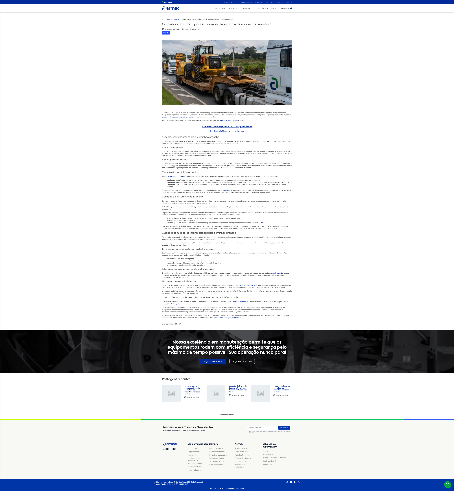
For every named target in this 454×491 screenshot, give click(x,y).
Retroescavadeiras (217, 452)
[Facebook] (287, 482)
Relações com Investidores (264, 2)
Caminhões (192, 448)
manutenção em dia (248, 285)
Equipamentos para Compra (203, 444)
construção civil (226, 190)
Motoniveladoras (194, 470)
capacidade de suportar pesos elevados (177, 117)
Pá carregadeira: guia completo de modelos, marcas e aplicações (282, 389)
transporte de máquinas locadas (174, 304)
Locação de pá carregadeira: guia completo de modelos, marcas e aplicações (192, 390)
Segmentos (247, 8)
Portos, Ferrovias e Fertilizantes (275, 458)
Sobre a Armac (241, 452)
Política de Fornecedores (283, 2)
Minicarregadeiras (195, 463)
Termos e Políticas (242, 458)
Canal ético (239, 461)
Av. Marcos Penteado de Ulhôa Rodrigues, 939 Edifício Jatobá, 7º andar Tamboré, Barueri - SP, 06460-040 (178, 483)
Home (215, 8)
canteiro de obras (240, 302)
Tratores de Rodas (216, 461)
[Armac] (171, 8)
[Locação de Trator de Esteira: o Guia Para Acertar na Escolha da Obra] (216, 393)
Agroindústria (268, 464)
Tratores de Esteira (216, 458)
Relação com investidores (240, 466)
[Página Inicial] (163, 19)
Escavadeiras (193, 455)
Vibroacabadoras (216, 465)
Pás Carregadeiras (216, 448)
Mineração (267, 454)
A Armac (222, 8)
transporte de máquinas (228, 121)
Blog (258, 8)
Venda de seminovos (231, 2)
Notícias (265, 8)
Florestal (266, 451)
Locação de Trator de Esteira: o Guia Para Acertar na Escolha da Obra (238, 389)
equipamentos (278, 273)
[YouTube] (291, 482)
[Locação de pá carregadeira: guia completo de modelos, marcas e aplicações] (171, 393)
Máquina (176, 19)
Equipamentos (233, 8)
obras (263, 223)
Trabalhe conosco (246, 2)
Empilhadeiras (193, 452)
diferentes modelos (175, 176)
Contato (274, 8)
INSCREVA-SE (284, 427)
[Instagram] (299, 482)
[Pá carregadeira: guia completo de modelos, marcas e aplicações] (260, 393)
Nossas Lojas (240, 448)
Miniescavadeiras (194, 467)
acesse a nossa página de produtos (227, 318)
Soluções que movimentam (270, 445)
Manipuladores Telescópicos (193, 459)
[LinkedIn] (295, 482)
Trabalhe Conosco (242, 455)
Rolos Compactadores (218, 455)
